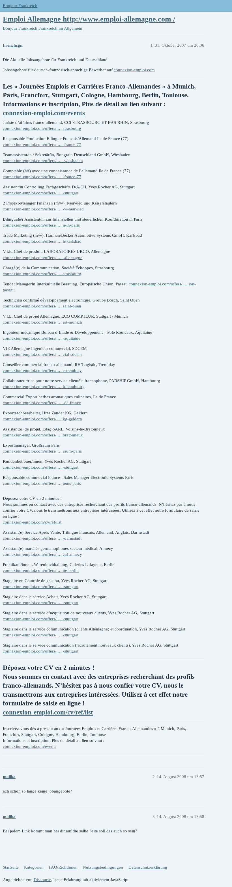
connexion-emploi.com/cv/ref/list (32, 522)
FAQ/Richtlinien (63, 867)
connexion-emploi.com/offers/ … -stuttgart (40, 193)
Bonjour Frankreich (20, 5)
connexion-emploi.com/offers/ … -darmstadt (42, 538)
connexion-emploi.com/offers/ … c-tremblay (42, 370)
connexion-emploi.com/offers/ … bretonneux (43, 435)
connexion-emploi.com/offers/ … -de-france (42, 403)
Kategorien (34, 867)
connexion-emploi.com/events (44, 113)
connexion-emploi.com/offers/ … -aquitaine (41, 338)
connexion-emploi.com (134, 70)
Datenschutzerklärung (147, 867)
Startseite (11, 867)
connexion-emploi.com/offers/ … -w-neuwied (43, 209)
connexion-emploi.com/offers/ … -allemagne (42, 257)
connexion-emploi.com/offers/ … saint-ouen (42, 306)
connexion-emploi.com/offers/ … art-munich (42, 322)
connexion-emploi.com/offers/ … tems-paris (42, 483)
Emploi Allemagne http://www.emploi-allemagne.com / (89, 19)
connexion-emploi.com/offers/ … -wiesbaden (43, 160)
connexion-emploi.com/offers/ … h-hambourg (44, 386)
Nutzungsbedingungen (103, 867)
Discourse (42, 879)
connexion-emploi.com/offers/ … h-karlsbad (42, 241)
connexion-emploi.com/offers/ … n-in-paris (41, 225)
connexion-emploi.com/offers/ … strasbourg (42, 128)
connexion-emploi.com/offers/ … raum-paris (42, 451)
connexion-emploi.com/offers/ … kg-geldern (42, 419)
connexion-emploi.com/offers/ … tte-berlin (41, 570)
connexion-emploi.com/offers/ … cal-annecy (42, 554)
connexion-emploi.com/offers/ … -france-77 (42, 144)
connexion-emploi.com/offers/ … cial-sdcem (42, 354)
